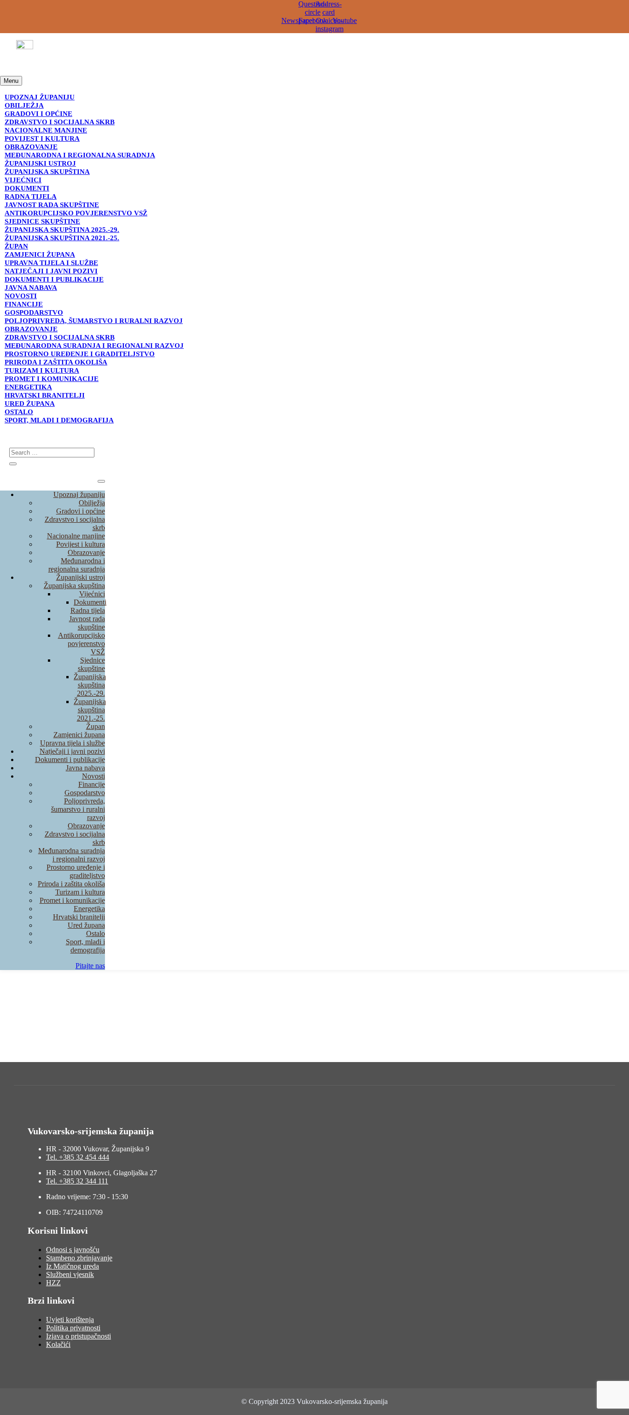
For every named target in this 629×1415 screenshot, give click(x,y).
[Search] (13, 463)
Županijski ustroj (40, 163)
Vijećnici (23, 180)
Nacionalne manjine (46, 130)
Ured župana (30, 403)
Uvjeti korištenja (70, 1319)
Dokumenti (27, 188)
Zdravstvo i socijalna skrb (60, 122)
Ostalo (19, 412)
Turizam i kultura (42, 370)
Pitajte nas (90, 966)
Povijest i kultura (42, 138)
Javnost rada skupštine (52, 204)
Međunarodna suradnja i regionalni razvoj (94, 345)
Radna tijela (31, 196)
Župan (16, 246)
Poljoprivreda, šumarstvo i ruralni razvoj (94, 320)
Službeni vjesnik (70, 1274)
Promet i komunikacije (52, 378)
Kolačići (58, 1344)
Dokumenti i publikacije (54, 279)
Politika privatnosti (73, 1328)
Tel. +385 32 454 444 (77, 1157)
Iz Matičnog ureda (72, 1266)
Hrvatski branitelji (45, 395)
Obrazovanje (31, 146)
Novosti (21, 296)
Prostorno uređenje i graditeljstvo (80, 354)
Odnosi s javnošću (72, 1249)
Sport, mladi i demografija (59, 420)
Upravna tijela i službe (51, 262)
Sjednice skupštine (42, 221)
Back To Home (22, 1058)
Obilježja (24, 105)
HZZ (53, 1283)
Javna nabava (31, 287)
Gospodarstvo (34, 312)
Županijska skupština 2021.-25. (62, 238)
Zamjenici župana (40, 254)
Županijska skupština (47, 171)
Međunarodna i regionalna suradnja (80, 155)
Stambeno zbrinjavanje (79, 1258)
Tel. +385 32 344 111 (77, 1181)
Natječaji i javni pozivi (51, 271)
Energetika (28, 387)
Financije (24, 304)
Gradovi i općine (38, 113)
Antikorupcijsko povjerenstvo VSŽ (76, 213)
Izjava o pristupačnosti (78, 1336)
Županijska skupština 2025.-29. (62, 229)
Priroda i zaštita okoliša (56, 362)
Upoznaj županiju (40, 97)
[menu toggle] (101, 481)
